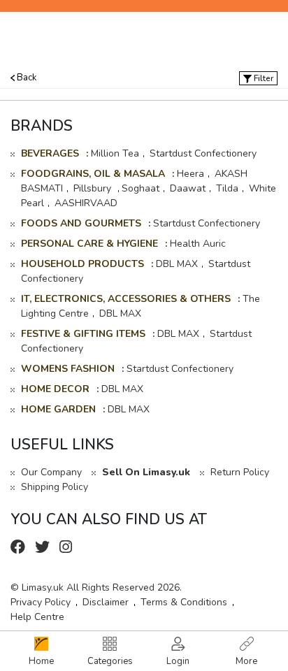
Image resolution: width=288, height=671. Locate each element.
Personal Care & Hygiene (89, 243)
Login (177, 661)
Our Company (51, 472)
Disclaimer (105, 602)
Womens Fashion (68, 368)
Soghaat (140, 188)
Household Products (82, 263)
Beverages (50, 153)
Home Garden (58, 409)
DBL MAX (177, 263)
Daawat (188, 188)
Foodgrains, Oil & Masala (93, 173)
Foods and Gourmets (81, 223)
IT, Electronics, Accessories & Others (126, 298)
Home (41, 661)
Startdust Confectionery (203, 153)
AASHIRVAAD (86, 203)
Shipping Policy (54, 486)
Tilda (227, 188)
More (246, 661)
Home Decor (55, 389)
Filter (262, 78)
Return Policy (239, 472)
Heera (190, 173)
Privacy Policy (40, 602)
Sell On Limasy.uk (146, 472)
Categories (110, 661)
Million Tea (115, 153)
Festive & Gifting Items (83, 333)
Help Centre (37, 616)
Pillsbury (93, 188)
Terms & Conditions (184, 602)
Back (25, 77)
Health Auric (198, 243)
